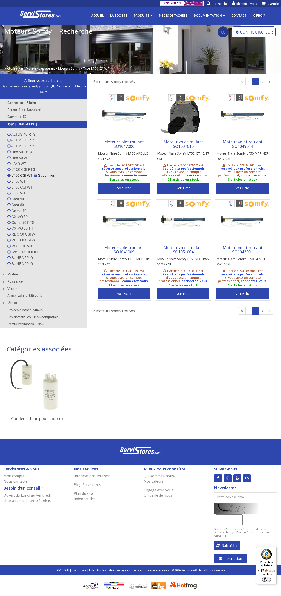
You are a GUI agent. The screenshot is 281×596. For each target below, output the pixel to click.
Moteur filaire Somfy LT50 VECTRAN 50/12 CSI (183, 261)
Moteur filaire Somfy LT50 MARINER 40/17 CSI (242, 156)
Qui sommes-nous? (159, 476)
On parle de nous (158, 495)
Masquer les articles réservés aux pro (25, 86)
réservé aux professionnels (123, 168)
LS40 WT (18, 164)
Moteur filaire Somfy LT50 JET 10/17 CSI (183, 156)
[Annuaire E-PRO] (158, 585)
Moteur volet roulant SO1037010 (183, 144)
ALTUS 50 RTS (23, 140)
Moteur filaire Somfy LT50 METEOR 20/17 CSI (123, 261)
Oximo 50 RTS (22, 223)
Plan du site (83, 493)
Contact (239, 15)
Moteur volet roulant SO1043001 (243, 250)
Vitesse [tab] (12, 288)
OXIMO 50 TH (22, 228)
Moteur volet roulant (40, 68)
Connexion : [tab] (21, 102)
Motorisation (13, 68)
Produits (142, 15)
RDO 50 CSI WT (24, 234)
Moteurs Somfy (69, 68)
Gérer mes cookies (157, 570)
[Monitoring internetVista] (91, 585)
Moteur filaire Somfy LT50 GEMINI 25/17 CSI (241, 261)
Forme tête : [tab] (24, 110)
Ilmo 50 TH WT (23, 152)
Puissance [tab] (15, 281)
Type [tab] (22, 124)
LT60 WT (18, 193)
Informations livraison (92, 476)
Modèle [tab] (12, 274)
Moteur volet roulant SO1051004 (183, 250)
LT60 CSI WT (21, 187)
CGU (66, 570)
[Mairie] (114, 585)
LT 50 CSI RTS (23, 169)
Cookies (137, 570)
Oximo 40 (18, 211)
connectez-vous (135, 175)
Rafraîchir (230, 545)
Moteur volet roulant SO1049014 (243, 144)
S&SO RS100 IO (24, 252)
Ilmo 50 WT (20, 158)
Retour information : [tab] (25, 324)
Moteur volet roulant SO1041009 (124, 250)
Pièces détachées (173, 15)
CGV (58, 570)
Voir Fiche (124, 188)
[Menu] (274, 549)
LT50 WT (18, 181)
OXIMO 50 (19, 217)
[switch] (266, 579)
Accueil (97, 15)
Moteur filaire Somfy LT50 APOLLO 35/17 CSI (123, 156)
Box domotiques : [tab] (32, 317)
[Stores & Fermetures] (137, 585)
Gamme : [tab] (16, 117)
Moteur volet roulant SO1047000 (124, 144)
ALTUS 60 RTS (23, 146)
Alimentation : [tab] (24, 295)
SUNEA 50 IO (22, 258)
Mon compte (14, 476)
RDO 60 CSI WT (24, 240)
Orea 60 (17, 205)
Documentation (208, 15)
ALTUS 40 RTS (23, 134)
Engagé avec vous (158, 490)
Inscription (233, 558)
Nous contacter (16, 481)
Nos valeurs (154, 481)
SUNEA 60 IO (22, 264)
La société (118, 15)
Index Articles (97, 570)
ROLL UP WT (22, 246)
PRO (259, 15)
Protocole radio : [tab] (25, 310)
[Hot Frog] (184, 585)
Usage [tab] (12, 302)
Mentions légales (119, 570)
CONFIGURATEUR (256, 32)
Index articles (84, 498)
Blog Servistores (87, 484)
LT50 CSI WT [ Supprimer (32, 175)
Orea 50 (17, 199)
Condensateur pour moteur (37, 418)
